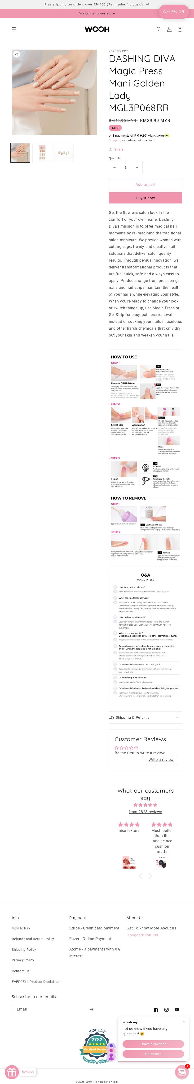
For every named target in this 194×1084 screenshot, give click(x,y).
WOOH (90, 1081)
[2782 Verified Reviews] (97, 1064)
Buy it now (145, 198)
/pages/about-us (143, 935)
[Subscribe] (91, 1009)
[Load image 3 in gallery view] (64, 152)
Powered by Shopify (107, 1081)
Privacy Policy (23, 960)
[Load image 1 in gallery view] (20, 152)
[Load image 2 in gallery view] (42, 152)
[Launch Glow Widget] (12, 1072)
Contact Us (21, 971)
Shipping (115, 140)
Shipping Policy (24, 949)
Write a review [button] (161, 759)
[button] (14, 29)
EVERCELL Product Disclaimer (36, 982)
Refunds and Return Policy (33, 939)
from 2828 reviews (145, 812)
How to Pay (21, 928)
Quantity (115, 158)
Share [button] (118, 149)
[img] (146, 805)
